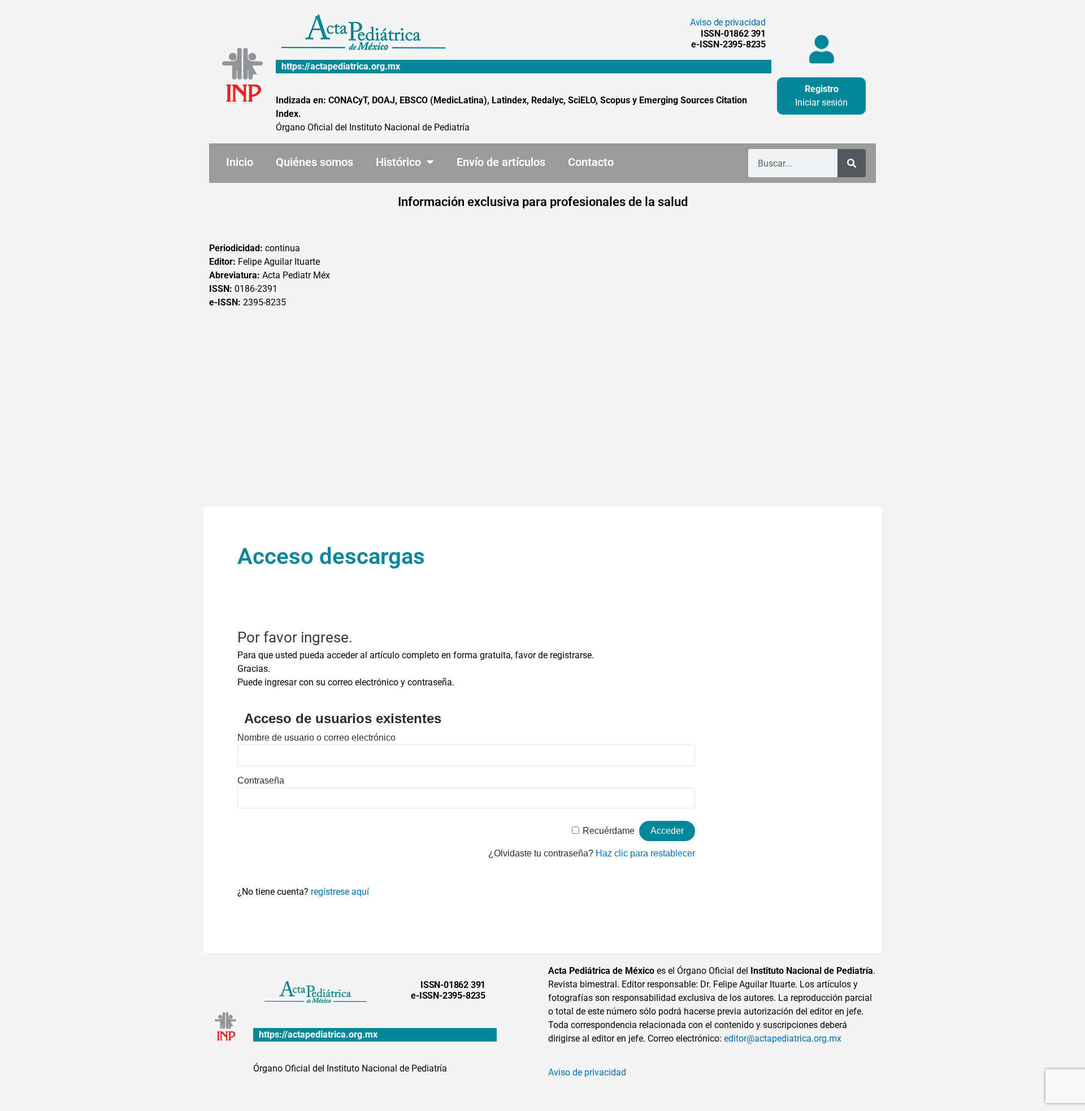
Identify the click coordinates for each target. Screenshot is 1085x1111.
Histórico (398, 162)
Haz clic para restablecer (645, 853)
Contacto (591, 162)
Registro (822, 89)
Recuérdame (609, 831)
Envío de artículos (501, 162)
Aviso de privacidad (728, 22)
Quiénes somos (314, 162)
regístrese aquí (340, 891)
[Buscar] (851, 163)
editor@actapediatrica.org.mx (782, 1038)
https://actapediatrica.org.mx (340, 66)
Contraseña (260, 780)
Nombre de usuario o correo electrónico (316, 737)
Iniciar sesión (821, 102)
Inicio (239, 162)
